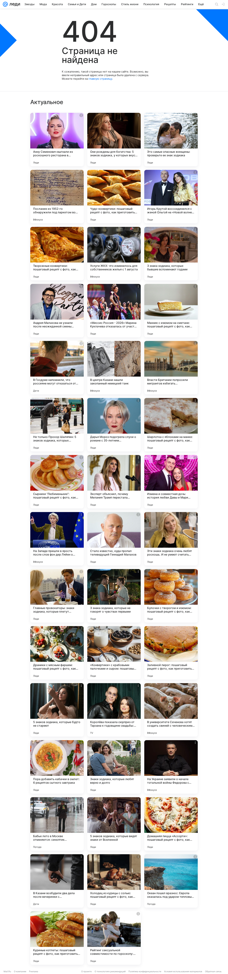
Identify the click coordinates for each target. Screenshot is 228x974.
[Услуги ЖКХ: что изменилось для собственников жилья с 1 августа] (114, 253)
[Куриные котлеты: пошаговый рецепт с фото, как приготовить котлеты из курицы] (57, 938)
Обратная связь (213, 971)
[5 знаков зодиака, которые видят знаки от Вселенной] (114, 824)
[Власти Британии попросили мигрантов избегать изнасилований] (171, 367)
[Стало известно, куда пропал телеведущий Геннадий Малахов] (114, 539)
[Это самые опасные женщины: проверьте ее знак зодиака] (171, 139)
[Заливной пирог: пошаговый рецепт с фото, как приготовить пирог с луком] (171, 653)
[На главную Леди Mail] (14, 4)
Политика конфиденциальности (144, 971)
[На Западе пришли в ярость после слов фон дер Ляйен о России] (57, 539)
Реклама (33, 971)
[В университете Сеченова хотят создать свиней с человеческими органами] (171, 710)
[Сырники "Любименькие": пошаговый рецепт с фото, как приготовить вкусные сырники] (57, 481)
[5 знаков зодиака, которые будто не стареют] (57, 710)
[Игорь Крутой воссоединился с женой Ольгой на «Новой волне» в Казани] (171, 196)
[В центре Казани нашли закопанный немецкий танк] (114, 367)
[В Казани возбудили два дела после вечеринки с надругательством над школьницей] (57, 881)
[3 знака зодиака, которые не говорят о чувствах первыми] (114, 596)
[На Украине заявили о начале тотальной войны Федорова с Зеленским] (171, 767)
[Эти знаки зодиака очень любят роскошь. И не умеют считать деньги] (171, 539)
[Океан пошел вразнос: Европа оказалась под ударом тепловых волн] (171, 881)
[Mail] (5, 4)
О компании (20, 971)
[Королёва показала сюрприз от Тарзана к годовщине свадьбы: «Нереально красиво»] (114, 710)
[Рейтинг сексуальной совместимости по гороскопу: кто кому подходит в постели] (114, 938)
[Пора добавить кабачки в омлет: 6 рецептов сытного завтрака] (57, 767)
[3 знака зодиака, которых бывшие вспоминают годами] (171, 253)
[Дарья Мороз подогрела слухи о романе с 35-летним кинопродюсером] (114, 424)
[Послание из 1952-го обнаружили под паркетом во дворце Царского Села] (57, 196)
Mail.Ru (7, 971)
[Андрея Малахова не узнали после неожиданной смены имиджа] (57, 310)
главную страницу (100, 78)
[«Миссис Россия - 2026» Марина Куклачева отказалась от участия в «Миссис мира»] (114, 310)
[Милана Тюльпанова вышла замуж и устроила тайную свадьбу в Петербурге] (171, 938)
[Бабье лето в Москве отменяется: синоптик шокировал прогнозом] (57, 824)
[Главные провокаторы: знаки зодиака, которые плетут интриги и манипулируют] (57, 596)
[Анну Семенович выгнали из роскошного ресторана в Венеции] (57, 139)
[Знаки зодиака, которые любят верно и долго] (114, 767)
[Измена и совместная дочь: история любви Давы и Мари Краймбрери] (171, 481)
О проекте (86, 971)
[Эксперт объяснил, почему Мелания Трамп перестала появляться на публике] (114, 481)
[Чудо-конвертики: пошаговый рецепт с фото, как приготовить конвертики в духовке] (114, 196)
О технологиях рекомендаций (110, 971)
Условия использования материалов (183, 971)
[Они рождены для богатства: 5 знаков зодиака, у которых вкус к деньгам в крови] (114, 139)
